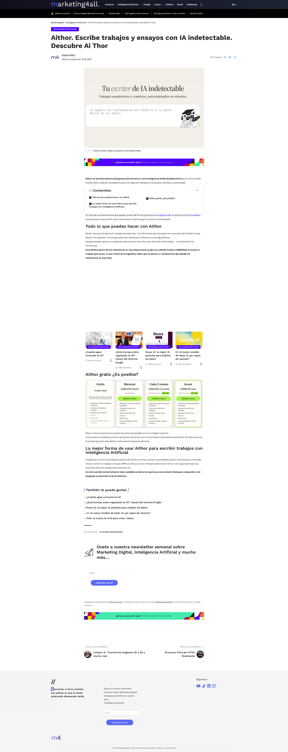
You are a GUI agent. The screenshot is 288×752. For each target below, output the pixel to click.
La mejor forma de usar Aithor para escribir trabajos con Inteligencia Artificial (113, 205)
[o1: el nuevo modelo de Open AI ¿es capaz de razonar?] (189, 340)
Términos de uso (115, 602)
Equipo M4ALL (69, 55)
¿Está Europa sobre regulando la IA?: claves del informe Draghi (123, 502)
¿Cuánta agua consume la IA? (103, 497)
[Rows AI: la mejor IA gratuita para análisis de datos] (159, 340)
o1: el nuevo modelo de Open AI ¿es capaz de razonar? (188, 355)
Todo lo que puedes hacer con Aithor (111, 197)
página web (164, 215)
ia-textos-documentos (111, 532)
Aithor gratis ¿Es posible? (162, 198)
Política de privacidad (163, 602)
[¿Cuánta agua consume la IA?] (99, 340)
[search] (228, 4)
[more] (201, 4)
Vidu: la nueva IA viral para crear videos (110, 518)
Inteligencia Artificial (64, 29)
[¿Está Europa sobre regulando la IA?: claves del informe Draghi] (129, 340)
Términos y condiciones (166, 748)
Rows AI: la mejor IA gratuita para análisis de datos (158, 355)
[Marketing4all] (75, 4)
